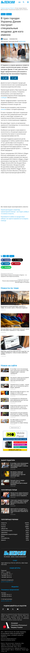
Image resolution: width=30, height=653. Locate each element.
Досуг (15, 646)
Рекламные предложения (10, 590)
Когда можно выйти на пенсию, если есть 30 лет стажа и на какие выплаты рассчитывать (19, 407)
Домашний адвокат (16, 644)
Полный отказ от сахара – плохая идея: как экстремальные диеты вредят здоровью (19, 386)
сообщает (4, 97)
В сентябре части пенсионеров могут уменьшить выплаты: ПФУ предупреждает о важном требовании (19, 371)
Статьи (3, 651)
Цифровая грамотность (20, 648)
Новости (12, 8)
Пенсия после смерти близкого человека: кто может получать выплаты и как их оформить (19, 494)
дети (4, 256)
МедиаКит (15, 586)
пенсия (3, 109)
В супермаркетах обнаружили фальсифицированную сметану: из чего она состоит (19, 400)
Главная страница (5, 8)
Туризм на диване (5, 649)
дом (8, 256)
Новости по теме (10, 288)
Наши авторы (15, 568)
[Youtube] (18, 609)
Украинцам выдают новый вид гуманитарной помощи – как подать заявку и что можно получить (15, 211)
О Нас (15, 560)
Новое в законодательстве (7, 648)
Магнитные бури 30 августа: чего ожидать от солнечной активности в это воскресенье (19, 393)
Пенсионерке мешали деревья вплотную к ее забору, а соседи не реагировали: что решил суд (19, 414)
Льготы (19, 646)
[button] (28, 2)
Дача (23, 643)
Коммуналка (18, 643)
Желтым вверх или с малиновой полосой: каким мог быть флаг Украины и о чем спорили (15, 329)
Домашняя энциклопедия (7, 646)
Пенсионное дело (10, 643)
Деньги (12, 649)
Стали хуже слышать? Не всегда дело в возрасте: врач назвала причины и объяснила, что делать (19, 502)
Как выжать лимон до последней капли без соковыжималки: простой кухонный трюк (19, 379)
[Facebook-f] (3, 609)
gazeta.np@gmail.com (7, 581)
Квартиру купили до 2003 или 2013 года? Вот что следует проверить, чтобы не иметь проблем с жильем (15, 353)
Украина (12, 256)
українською (22, 41)
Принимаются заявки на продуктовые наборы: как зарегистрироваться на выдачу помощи (14, 218)
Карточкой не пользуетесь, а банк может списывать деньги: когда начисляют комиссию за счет (19, 510)
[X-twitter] (13, 609)
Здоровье (3, 644)
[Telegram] (8, 609)
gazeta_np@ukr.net (6, 601)
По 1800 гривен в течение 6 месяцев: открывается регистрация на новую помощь (19, 421)
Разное (23, 649)
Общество (8, 14)
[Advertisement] (15, 190)
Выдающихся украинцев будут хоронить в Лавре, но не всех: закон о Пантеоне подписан (14, 307)
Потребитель (18, 649)
